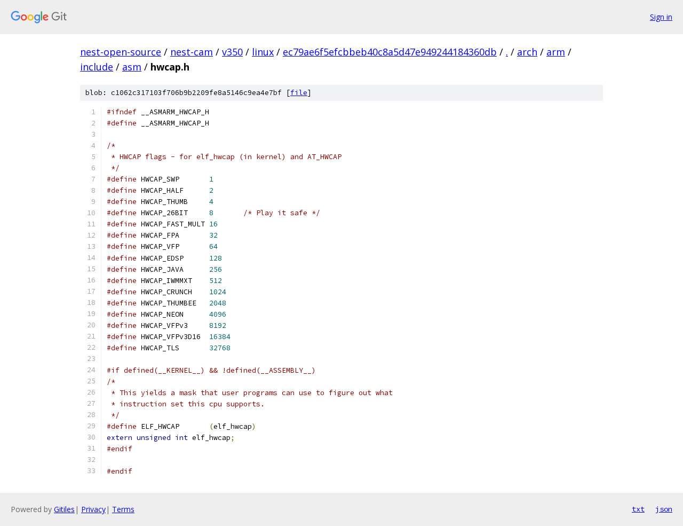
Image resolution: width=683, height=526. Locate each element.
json (663, 509)
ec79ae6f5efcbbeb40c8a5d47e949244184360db (390, 51)
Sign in (661, 17)
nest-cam (191, 51)
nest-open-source (120, 51)
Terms (123, 509)
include (96, 66)
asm (131, 66)
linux (263, 51)
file (298, 92)
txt (638, 509)
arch (527, 51)
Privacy (93, 509)
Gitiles (64, 509)
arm (555, 51)
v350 (232, 51)
